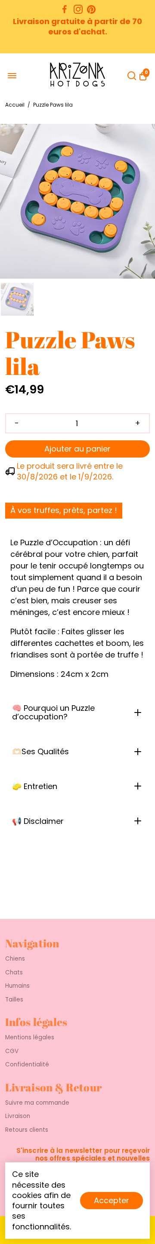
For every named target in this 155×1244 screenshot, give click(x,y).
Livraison (17, 1116)
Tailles (14, 999)
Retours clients (26, 1130)
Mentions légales (29, 1037)
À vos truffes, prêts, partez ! (63, 510)
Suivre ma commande (37, 1103)
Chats (14, 972)
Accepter (111, 1200)
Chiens (15, 958)
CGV (12, 1051)
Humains (17, 986)
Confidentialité (27, 1064)
